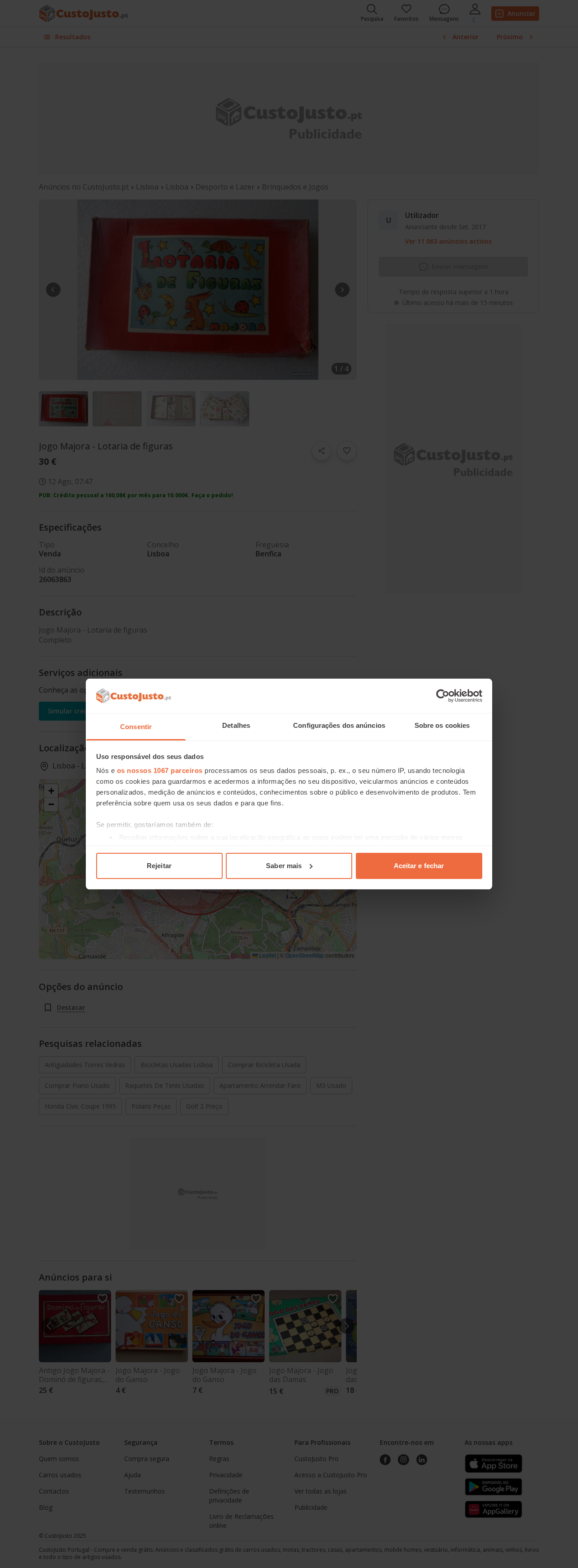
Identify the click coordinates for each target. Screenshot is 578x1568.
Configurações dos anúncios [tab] (339, 725)
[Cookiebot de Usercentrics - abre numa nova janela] (442, 696)
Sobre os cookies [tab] (442, 725)
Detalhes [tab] (236, 725)
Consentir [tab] (136, 727)
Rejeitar (159, 866)
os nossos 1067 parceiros (160, 770)
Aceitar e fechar (419, 866)
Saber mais (284, 866)
